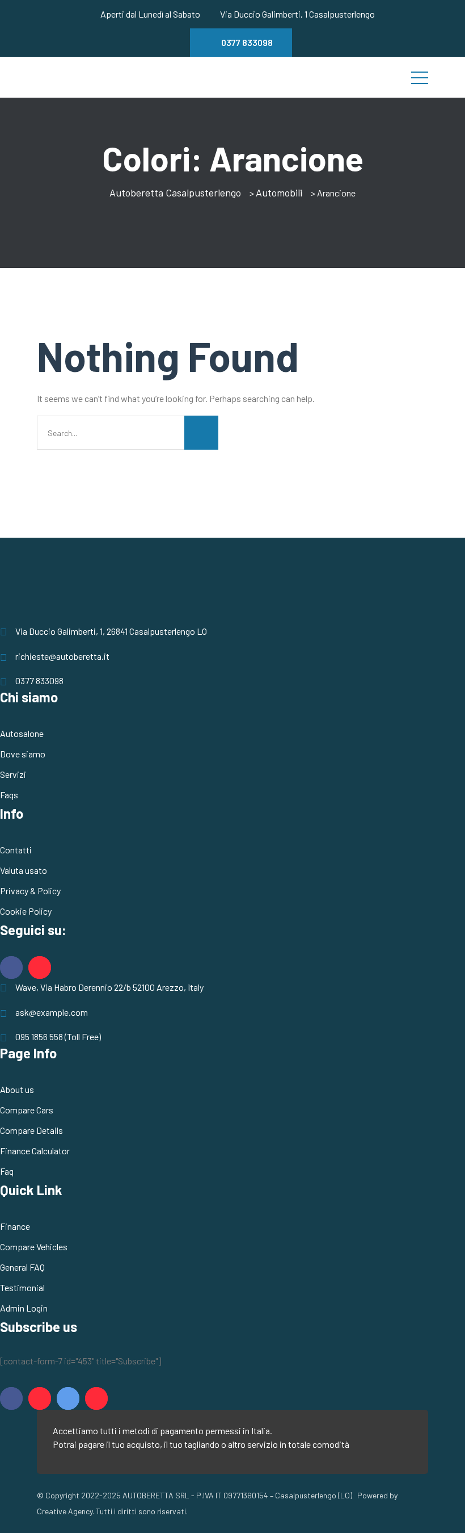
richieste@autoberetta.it (62, 656)
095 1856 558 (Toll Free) (58, 1036)
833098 (247, 42)
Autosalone (22, 733)
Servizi (13, 774)
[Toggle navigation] (419, 77)
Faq (7, 1171)
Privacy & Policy (30, 890)
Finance (15, 1226)
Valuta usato (23, 870)
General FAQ (22, 1267)
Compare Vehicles (33, 1246)
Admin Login (24, 1307)
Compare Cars (26, 1109)
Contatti (16, 849)
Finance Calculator (35, 1150)
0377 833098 (39, 680)
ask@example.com (51, 1012)
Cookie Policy (26, 911)
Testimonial (22, 1287)
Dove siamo (22, 753)
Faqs (9, 794)
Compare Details (31, 1130)
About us (17, 1089)
